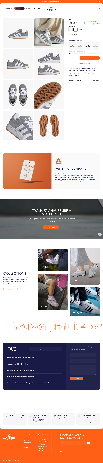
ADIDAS (71, 19)
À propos (26, 445)
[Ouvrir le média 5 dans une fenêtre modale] (18, 94)
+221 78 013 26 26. (61, 419)
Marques (77, 312)
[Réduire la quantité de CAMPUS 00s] (70, 58)
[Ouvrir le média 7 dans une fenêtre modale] (18, 125)
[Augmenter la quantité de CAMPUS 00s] (76, 58)
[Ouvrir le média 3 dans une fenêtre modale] (18, 64)
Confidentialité (41, 444)
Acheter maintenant (84, 63)
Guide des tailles (73, 34)
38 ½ (81, 29)
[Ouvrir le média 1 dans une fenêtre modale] (18, 33)
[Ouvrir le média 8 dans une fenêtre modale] (49, 125)
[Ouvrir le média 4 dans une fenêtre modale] (49, 64)
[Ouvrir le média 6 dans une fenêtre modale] (49, 94)
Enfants (45, 306)
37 (70, 29)
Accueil (26, 438)
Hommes (45, 267)
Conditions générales (40, 449)
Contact (26, 447)
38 (75, 29)
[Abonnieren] (88, 443)
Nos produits (27, 440)
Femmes (77, 280)
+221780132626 (42, 439)
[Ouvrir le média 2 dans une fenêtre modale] (49, 33)
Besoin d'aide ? (96, 80)
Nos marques (27, 442)
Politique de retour (42, 446)
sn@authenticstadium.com (45, 441)
